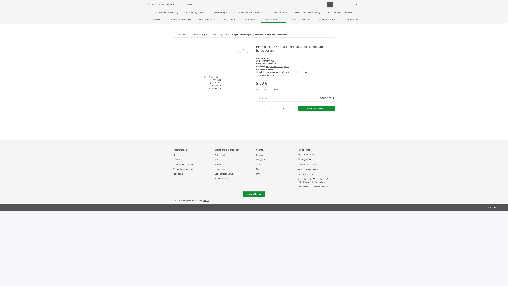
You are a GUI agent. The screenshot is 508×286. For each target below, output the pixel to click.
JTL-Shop (494, 207)
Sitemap (218, 164)
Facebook (260, 155)
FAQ (258, 174)
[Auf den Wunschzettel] (246, 50)
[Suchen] (330, 4)
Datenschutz (220, 155)
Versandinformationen (183, 169)
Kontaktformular (320, 187)
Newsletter (178, 174)
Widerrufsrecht (221, 178)
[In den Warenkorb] (175, 43)
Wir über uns (352, 19)
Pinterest (260, 169)
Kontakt (176, 159)
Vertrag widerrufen (254, 194)
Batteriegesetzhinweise (225, 174)
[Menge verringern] (259, 108)
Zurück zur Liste (182, 34)
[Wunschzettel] (345, 4)
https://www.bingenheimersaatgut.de (270, 75)
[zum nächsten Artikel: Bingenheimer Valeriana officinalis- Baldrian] (332, 34)
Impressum (220, 169)
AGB (217, 159)
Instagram (260, 159)
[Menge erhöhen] (290, 108)
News (175, 155)
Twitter (259, 164)
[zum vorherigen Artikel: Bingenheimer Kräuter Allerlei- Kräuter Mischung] (326, 34)
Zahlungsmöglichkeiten (183, 164)
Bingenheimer (272, 63)
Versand (276, 89)
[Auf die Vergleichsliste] (239, 50)
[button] (340, 4)
